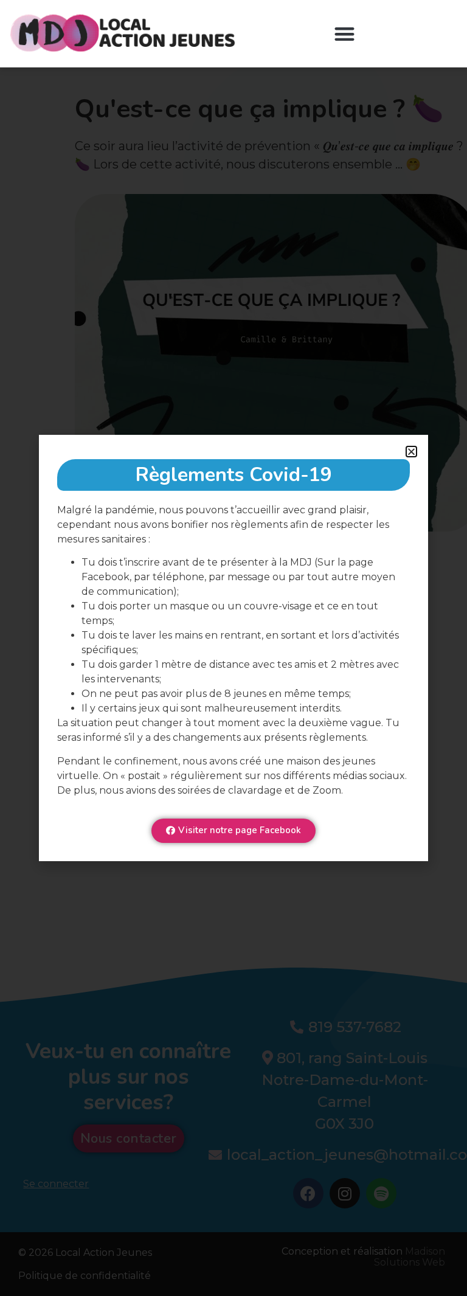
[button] (344, 34)
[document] (233, 648)
